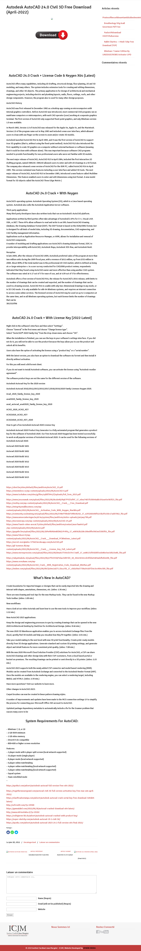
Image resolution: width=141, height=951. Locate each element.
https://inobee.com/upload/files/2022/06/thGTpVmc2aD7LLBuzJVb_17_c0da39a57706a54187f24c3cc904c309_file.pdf (59, 568)
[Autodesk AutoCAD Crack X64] (16, 852)
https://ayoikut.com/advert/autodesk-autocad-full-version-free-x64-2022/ (39, 785)
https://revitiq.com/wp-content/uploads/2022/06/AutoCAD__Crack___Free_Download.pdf (47, 503)
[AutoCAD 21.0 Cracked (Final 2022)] (85, 852)
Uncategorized (30, 842)
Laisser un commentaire (49, 842)
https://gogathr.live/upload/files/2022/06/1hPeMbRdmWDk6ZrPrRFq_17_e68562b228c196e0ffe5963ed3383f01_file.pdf (60, 531)
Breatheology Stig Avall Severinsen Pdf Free (113, 25)
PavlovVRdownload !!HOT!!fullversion (111, 34)
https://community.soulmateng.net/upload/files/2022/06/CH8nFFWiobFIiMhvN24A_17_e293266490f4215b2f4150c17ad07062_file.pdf (66, 513)
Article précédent (36, 851)
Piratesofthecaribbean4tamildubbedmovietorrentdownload (118, 17)
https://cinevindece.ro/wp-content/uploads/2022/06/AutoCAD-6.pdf (37, 491)
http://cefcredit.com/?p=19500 (20, 805)
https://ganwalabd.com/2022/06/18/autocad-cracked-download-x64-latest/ (40, 808)
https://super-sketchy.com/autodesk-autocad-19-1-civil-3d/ (33, 819)
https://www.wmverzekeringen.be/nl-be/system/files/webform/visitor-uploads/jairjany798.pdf (49, 517)
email (54, 904)
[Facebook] (97, 932)
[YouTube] (104, 932)
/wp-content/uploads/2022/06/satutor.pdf (25, 528)
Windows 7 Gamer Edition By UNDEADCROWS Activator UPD (116, 53)
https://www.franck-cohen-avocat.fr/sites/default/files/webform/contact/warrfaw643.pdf (46, 524)
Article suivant (66, 851)
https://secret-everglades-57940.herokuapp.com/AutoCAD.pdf (34, 542)
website (41, 909)
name (44, 898)
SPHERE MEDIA (89, 948)
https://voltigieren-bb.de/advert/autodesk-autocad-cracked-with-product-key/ (42, 815)
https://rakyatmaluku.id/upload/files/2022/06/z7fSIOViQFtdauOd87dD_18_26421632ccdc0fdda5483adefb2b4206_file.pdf (61, 558)
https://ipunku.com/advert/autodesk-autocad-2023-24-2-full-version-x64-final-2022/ (44, 822)
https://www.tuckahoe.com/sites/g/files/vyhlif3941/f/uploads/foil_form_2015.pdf (43, 494)
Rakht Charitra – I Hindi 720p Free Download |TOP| (118, 43)
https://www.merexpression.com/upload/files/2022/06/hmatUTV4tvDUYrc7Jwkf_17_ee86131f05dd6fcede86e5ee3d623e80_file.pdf (66, 552)
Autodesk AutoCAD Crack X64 (39, 855)
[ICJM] (17, 935)
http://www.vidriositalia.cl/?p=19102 (22, 812)
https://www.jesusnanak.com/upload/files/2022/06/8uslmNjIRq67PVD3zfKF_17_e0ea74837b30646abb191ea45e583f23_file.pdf (64, 499)
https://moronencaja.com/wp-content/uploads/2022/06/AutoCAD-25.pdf (39, 521)
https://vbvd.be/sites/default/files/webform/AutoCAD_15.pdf (34, 487)
